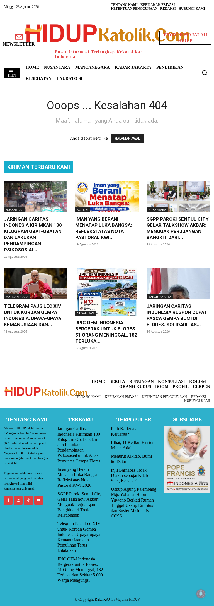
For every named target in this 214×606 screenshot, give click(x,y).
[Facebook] (8, 500)
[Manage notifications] (200, 593)
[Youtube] (38, 500)
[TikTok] (28, 500)
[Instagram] (18, 500)
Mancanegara (17, 297)
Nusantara (14, 209)
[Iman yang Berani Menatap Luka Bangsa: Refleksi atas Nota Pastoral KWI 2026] (107, 196)
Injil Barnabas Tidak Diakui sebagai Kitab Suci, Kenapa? (129, 475)
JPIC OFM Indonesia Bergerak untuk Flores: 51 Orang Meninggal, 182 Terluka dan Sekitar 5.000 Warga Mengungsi (80, 570)
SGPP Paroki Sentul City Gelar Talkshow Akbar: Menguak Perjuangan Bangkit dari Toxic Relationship (79, 505)
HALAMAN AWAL (127, 138)
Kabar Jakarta (159, 297)
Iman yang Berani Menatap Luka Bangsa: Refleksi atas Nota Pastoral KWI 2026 (77, 477)
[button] (204, 72)
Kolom (82, 209)
